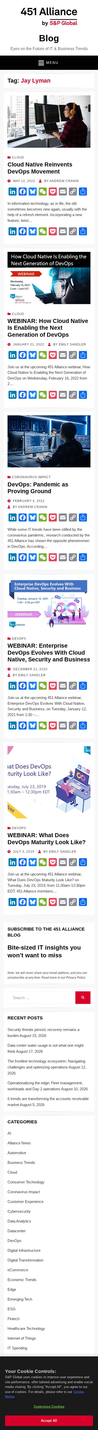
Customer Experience (25, 1201)
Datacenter (17, 1231)
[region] (49, 1393)
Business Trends (21, 1162)
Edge (12, 1289)
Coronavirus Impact (31, 477)
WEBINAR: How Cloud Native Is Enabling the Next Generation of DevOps (48, 328)
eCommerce (18, 1270)
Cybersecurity (19, 1211)
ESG (12, 1309)
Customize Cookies (49, 1406)
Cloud (18, 157)
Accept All (49, 1420)
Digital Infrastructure (24, 1250)
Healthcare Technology (26, 1328)
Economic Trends (22, 1280)
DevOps (19, 638)
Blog (49, 38)
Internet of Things (22, 1338)
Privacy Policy (75, 977)
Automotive (17, 1153)
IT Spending (17, 1348)
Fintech (14, 1319)
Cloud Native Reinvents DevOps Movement (40, 168)
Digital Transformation (25, 1260)
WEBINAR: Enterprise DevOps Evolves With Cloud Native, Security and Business (49, 652)
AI (9, 1133)
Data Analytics (19, 1221)
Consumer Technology (26, 1182)
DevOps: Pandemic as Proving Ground (38, 488)
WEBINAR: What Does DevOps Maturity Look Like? (47, 838)
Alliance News (19, 1143)
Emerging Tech (20, 1299)
